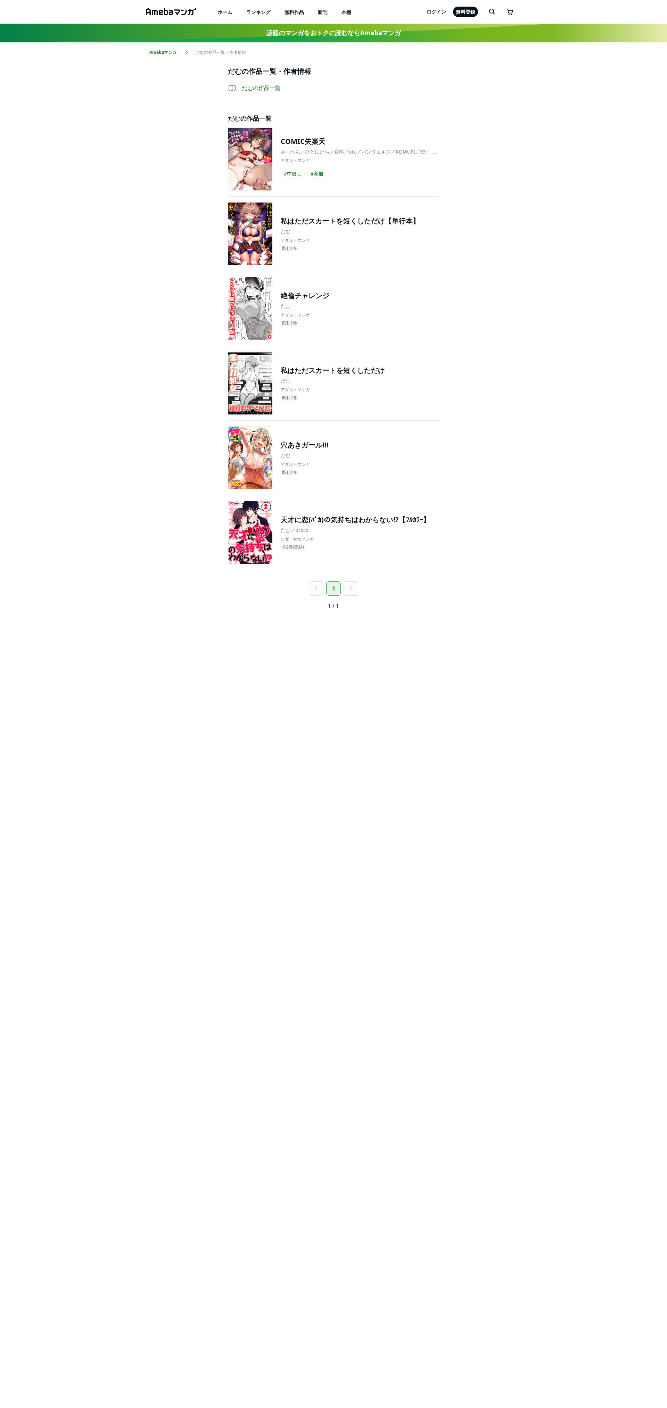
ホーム (225, 12)
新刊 (323, 12)
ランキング (258, 12)
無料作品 (294, 12)
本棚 (346, 12)
